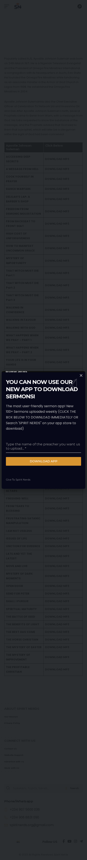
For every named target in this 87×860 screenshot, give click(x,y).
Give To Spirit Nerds (18, 479)
